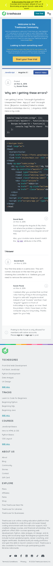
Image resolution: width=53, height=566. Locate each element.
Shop (4, 501)
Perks (4, 497)
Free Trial (39, 13)
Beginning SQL (8, 406)
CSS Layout (7, 439)
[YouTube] (16, 556)
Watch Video (41, 72)
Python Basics (8, 435)
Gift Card (6, 477)
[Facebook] (21, 556)
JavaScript (10, 72)
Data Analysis (7, 377)
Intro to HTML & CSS (10, 431)
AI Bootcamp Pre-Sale (21, 2)
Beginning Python (9, 402)
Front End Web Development (14, 365)
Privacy (23, 562)
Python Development (11, 373)
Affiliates (5, 493)
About (4, 457)
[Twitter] (10, 556)
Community (7, 465)
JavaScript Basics (9, 426)
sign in (19, 335)
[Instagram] (32, 556)
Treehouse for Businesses (13, 513)
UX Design (6, 381)
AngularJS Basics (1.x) (28, 72)
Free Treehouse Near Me (12, 505)
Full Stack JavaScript (10, 369)
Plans (4, 489)
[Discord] (43, 556)
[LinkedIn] (26, 556)
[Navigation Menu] (49, 13)
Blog (4, 461)
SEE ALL (6, 387)
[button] (6, 5)
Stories (5, 469)
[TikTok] (37, 556)
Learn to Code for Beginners (14, 398)
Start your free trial (26, 59)
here (30, 40)
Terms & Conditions (10, 562)
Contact (5, 473)
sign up (28, 335)
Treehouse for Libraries (12, 509)
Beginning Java (8, 410)
